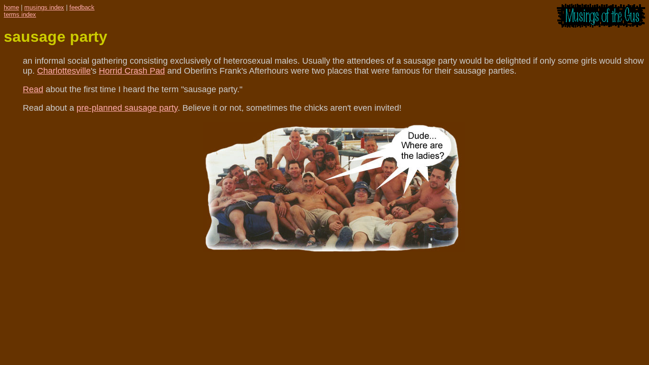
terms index (20, 14)
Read (33, 89)
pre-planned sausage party (127, 108)
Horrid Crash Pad (132, 71)
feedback (82, 7)
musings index (44, 7)
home (11, 7)
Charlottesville (64, 71)
